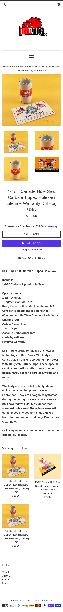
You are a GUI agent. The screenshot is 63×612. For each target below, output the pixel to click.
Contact (6, 579)
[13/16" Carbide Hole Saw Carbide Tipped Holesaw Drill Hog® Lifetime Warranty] (47, 466)
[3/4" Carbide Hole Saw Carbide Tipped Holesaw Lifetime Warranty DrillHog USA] (15, 466)
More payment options (31, 249)
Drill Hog (30, 600)
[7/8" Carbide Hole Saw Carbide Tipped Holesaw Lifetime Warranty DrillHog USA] (15, 516)
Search (5, 572)
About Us (7, 575)
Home (5, 583)
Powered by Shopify (43, 600)
